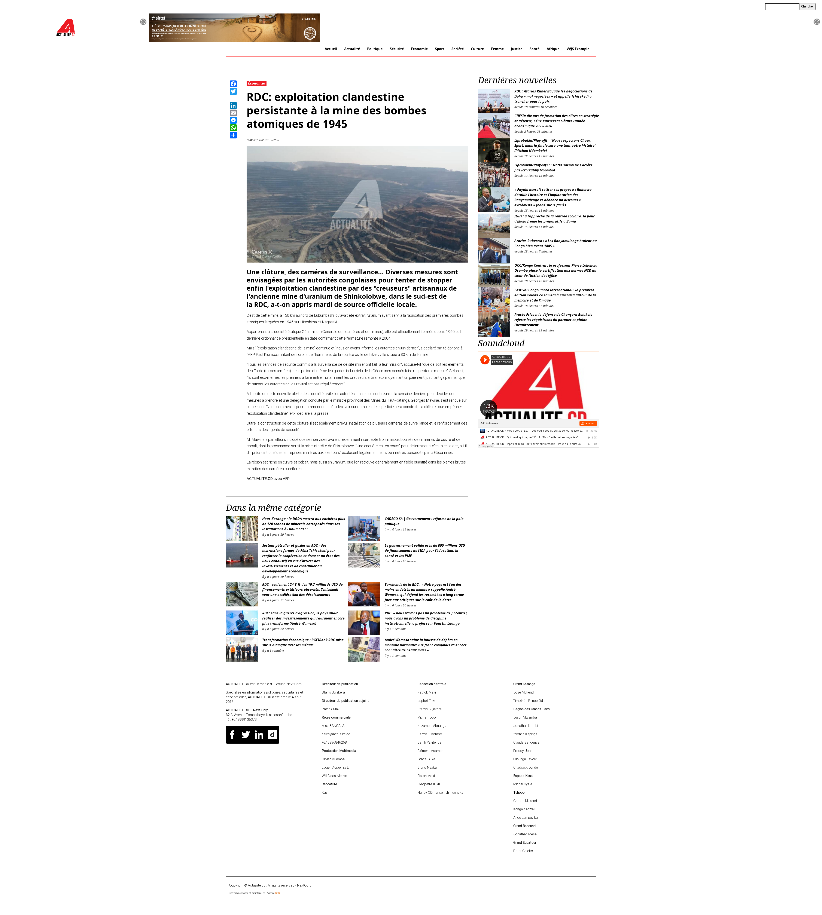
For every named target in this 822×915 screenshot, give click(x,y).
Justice (516, 48)
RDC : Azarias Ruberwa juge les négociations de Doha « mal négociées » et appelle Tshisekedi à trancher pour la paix (553, 96)
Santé (534, 48)
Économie (419, 48)
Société (457, 48)
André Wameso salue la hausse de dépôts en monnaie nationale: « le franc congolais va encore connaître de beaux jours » (426, 644)
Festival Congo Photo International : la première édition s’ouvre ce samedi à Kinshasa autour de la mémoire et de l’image (555, 295)
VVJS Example (578, 48)
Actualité (352, 48)
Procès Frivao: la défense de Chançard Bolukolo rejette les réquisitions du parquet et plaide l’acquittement (553, 319)
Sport (439, 48)
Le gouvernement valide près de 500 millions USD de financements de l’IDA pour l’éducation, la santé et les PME (425, 550)
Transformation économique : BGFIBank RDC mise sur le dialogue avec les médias (303, 642)
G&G (277, 893)
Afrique (553, 48)
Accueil (331, 48)
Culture (477, 48)
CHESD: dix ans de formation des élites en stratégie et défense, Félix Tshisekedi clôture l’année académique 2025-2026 (556, 120)
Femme (497, 48)
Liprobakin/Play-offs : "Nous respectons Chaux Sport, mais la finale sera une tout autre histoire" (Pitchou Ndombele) (555, 145)
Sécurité (397, 48)
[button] (143, 21)
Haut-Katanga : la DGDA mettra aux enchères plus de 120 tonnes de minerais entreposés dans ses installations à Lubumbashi (303, 523)
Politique (375, 48)
